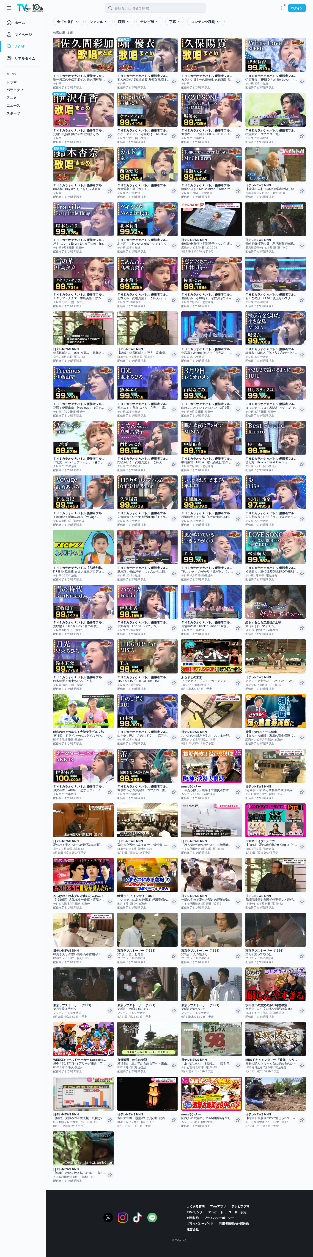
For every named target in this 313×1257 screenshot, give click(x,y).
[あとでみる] (110, 81)
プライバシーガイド (200, 1223)
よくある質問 (196, 1206)
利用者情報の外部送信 (234, 1223)
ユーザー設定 (238, 1212)
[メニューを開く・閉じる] (282, 8)
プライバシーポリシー (219, 1218)
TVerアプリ (218, 1206)
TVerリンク (195, 1212)
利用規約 (193, 1218)
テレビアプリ (241, 1206)
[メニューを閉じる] (9, 8)
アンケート (215, 1212)
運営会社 (193, 1229)
